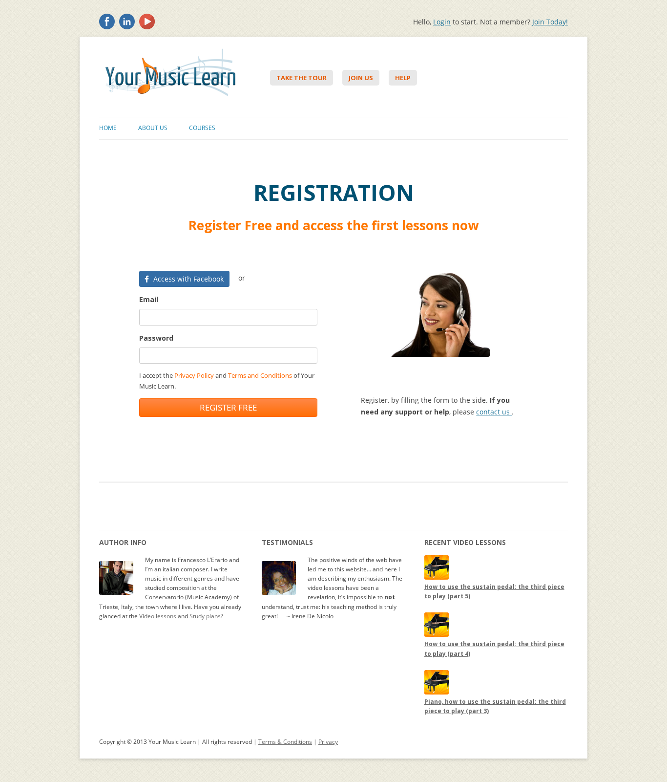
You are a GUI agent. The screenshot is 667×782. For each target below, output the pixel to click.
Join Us (361, 77)
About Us (152, 128)
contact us (494, 411)
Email (148, 299)
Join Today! (550, 21)
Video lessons (157, 616)
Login (442, 21)
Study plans (205, 616)
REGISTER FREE (228, 407)
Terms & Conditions (285, 742)
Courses (202, 128)
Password (156, 338)
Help (403, 77)
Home (108, 128)
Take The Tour (301, 77)
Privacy (328, 742)
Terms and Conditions (260, 375)
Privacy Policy (194, 375)
